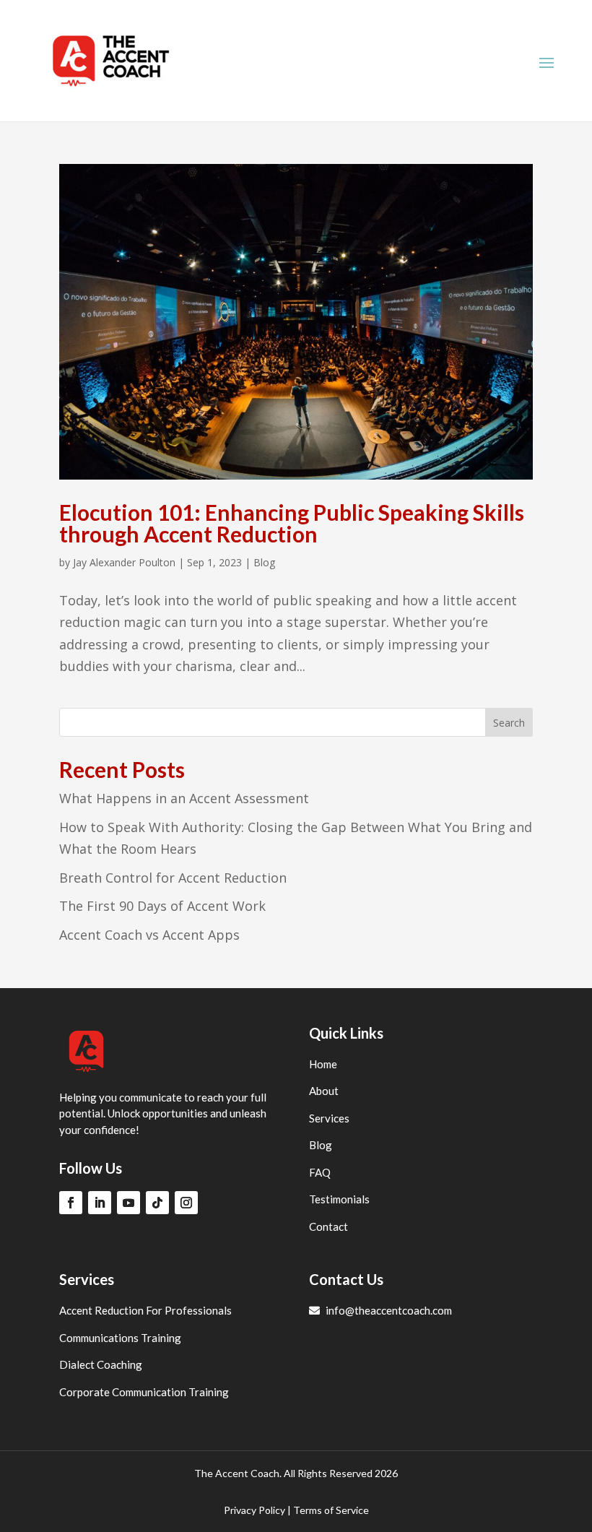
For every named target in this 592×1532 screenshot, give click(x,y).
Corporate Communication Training (144, 1391)
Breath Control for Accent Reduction (173, 877)
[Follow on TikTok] (157, 1202)
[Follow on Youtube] (128, 1202)
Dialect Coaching (100, 1364)
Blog (264, 562)
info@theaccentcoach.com (387, 1310)
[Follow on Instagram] (186, 1202)
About (324, 1090)
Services (329, 1118)
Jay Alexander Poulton (124, 562)
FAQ (320, 1172)
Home (323, 1063)
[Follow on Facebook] (70, 1202)
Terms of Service (331, 1510)
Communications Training (120, 1337)
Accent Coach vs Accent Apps (149, 934)
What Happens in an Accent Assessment (184, 798)
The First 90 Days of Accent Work (162, 905)
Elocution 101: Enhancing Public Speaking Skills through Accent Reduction (291, 523)
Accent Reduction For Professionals (145, 1310)
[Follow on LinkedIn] (99, 1202)
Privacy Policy (254, 1510)
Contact (328, 1226)
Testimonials (339, 1199)
